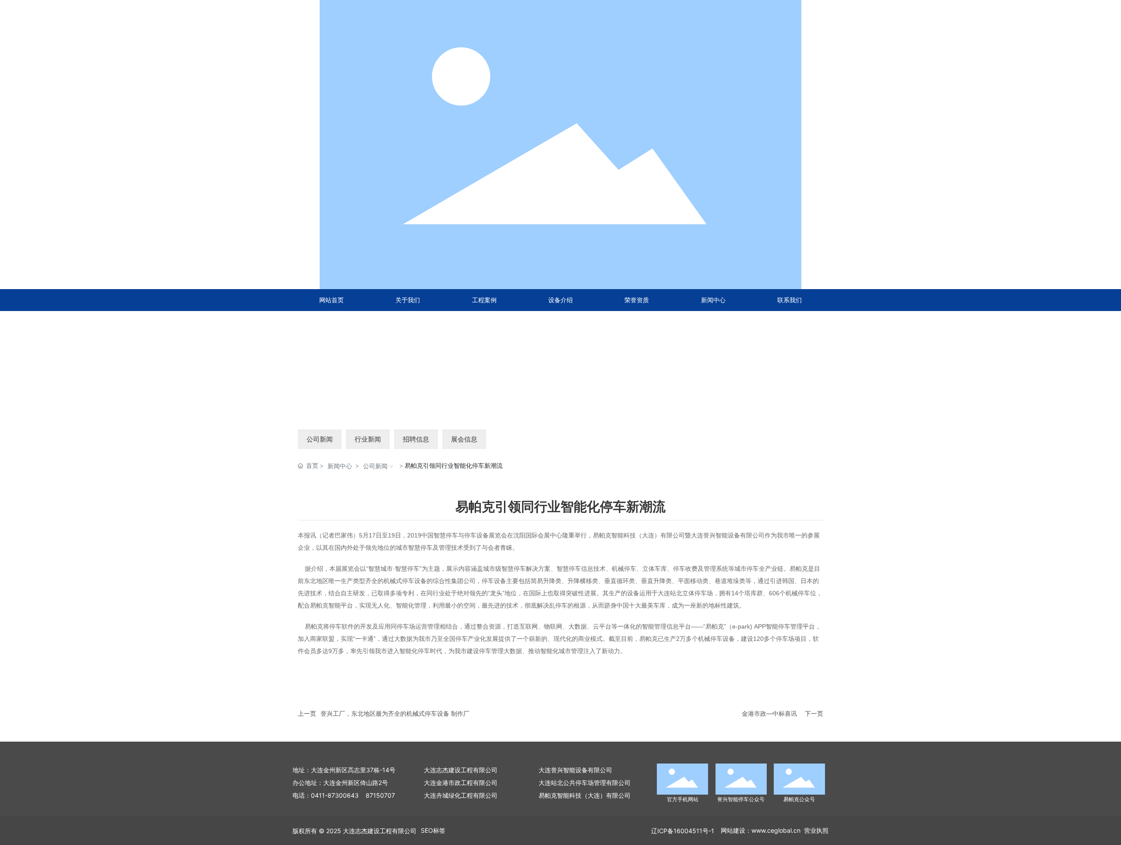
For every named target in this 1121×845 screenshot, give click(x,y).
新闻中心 (340, 466)
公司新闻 (320, 439)
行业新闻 (368, 439)
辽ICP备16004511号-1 (682, 830)
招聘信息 (416, 439)
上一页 (307, 713)
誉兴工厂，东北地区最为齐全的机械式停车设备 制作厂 (395, 713)
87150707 (380, 795)
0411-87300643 (335, 795)
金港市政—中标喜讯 (769, 713)
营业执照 (816, 830)
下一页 (814, 713)
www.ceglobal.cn (775, 830)
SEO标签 (433, 830)
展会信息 (464, 439)
